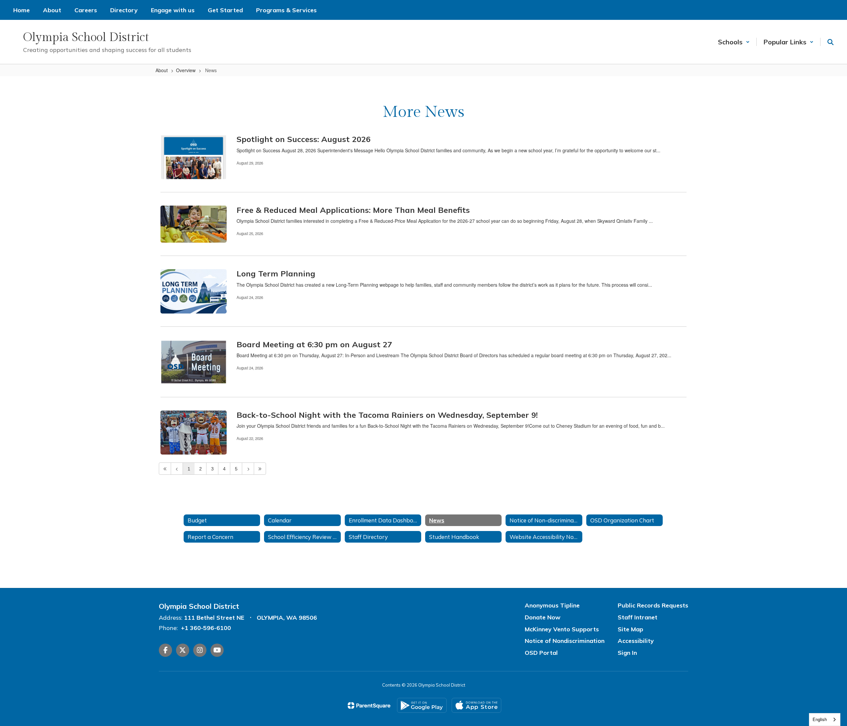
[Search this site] (830, 42)
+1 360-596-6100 (206, 628)
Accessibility (636, 641)
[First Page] (165, 468)
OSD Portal (541, 652)
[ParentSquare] (369, 705)
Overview (186, 70)
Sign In (627, 652)
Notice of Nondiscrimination (564, 641)
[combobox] (824, 719)
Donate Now (542, 617)
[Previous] (177, 468)
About (162, 70)
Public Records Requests (653, 605)
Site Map (630, 629)
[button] (734, 42)
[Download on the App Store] (476, 705)
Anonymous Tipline (552, 605)
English (820, 719)
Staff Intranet (637, 617)
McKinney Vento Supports (562, 629)
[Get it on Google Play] (422, 705)
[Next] (248, 468)
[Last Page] (260, 468)
